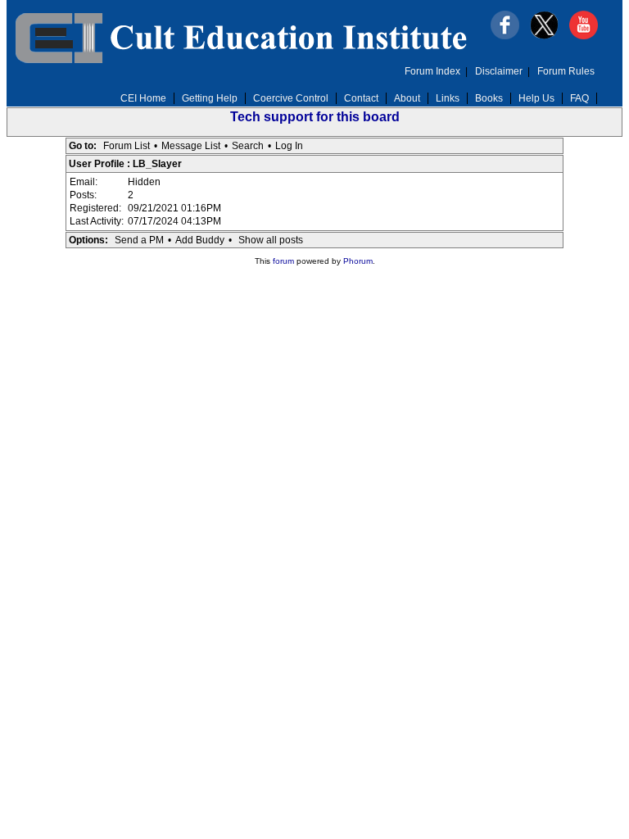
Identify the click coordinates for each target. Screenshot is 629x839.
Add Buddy (199, 240)
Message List (190, 146)
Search (248, 146)
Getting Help (210, 98)
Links (447, 98)
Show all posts (270, 240)
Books (489, 98)
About (407, 98)
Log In (289, 146)
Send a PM (139, 240)
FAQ (579, 98)
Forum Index (432, 71)
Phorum (358, 260)
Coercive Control (290, 98)
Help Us (536, 98)
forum (283, 260)
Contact (361, 98)
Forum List (126, 146)
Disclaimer (499, 71)
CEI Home (143, 98)
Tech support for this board (315, 117)
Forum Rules (566, 71)
